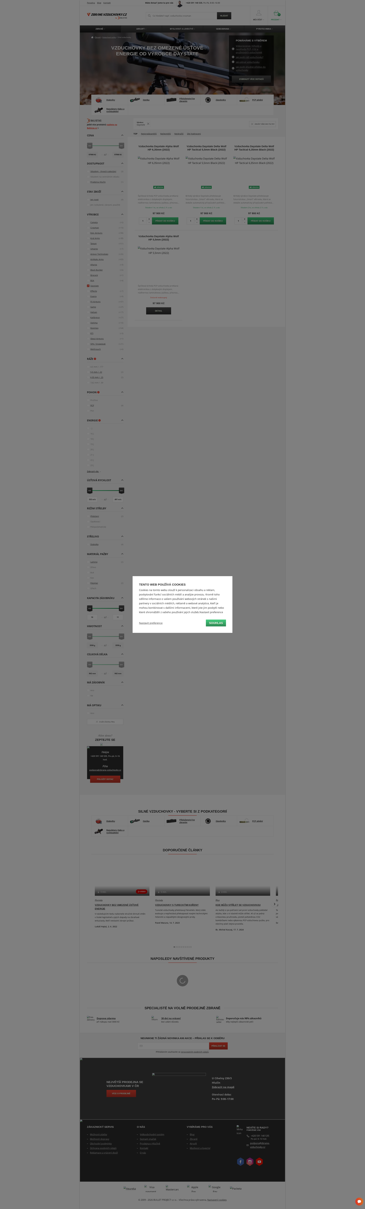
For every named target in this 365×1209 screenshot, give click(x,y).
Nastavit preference (151, 623)
